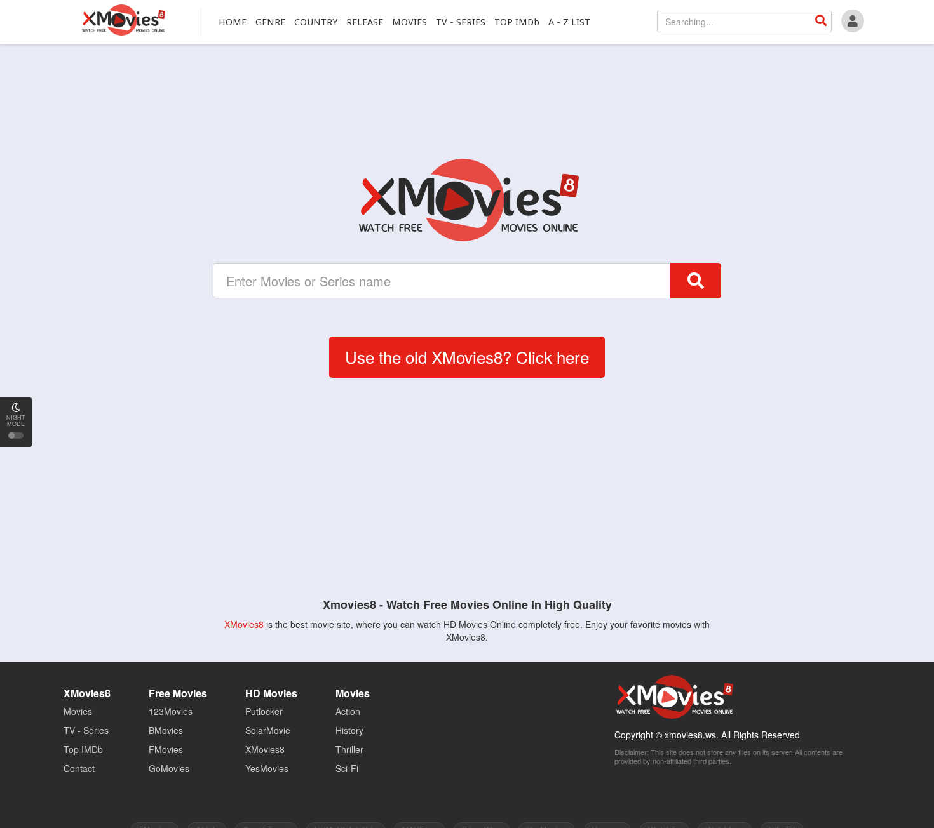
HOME (233, 22)
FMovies (166, 749)
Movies (78, 711)
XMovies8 (123, 20)
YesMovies (266, 768)
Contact (79, 768)
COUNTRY (315, 22)
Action (347, 711)
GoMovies (169, 768)
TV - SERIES (460, 22)
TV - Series (86, 730)
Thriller (349, 749)
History (349, 730)
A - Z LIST (569, 22)
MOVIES (409, 22)
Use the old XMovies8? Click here (467, 356)
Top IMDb (83, 749)
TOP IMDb (516, 22)
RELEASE (364, 22)
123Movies (171, 711)
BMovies (166, 730)
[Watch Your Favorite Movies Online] (467, 200)
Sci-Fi (346, 768)
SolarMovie (267, 730)
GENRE (270, 22)
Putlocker (264, 711)
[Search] (821, 21)
